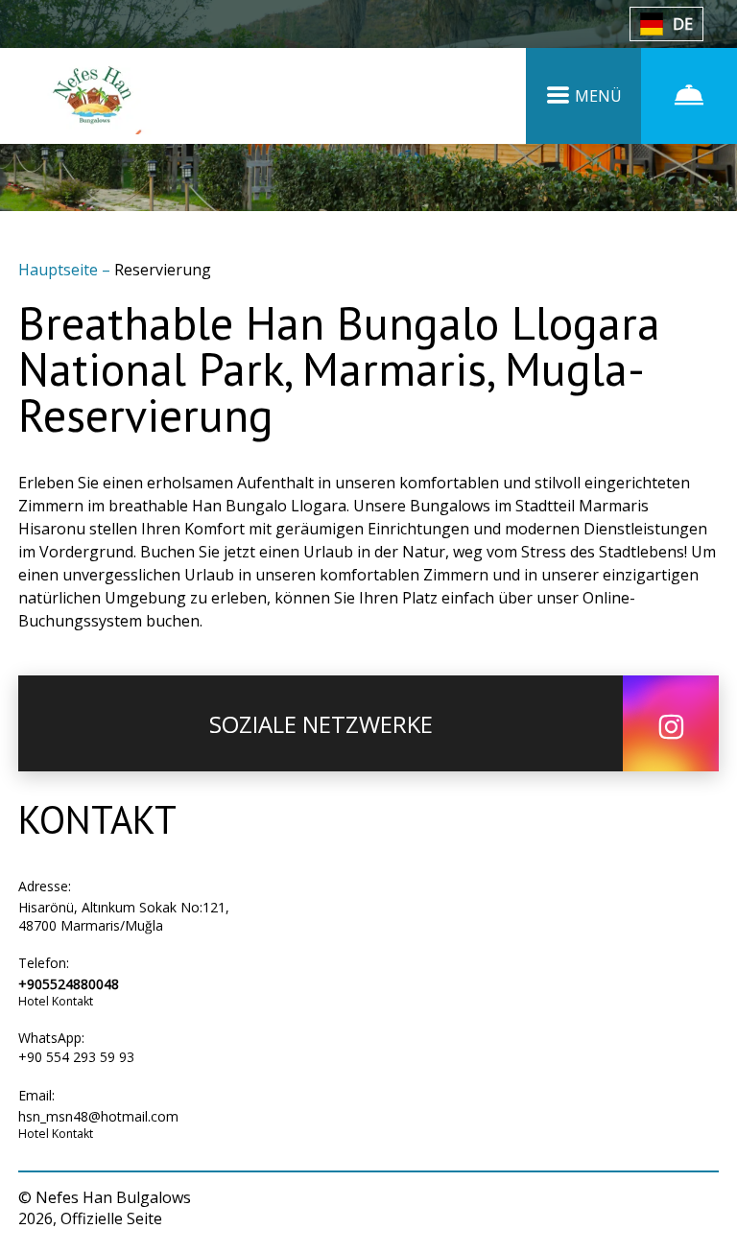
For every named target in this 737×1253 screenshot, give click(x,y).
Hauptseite (60, 269)
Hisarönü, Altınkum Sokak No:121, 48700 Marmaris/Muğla (123, 916)
